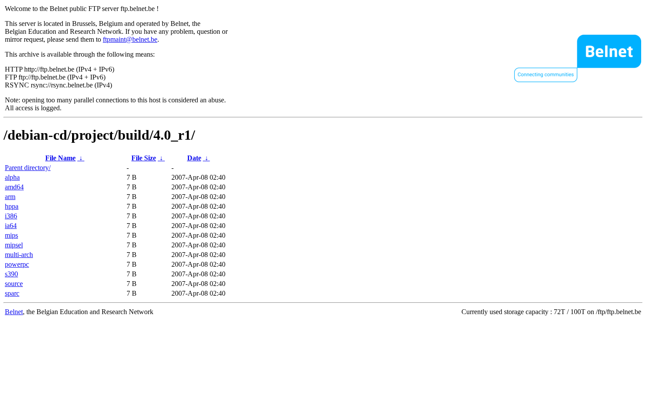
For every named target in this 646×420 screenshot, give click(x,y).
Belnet (14, 311)
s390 (11, 274)
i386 (11, 216)
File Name (60, 158)
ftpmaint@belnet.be (130, 39)
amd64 (14, 187)
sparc (12, 293)
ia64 (11, 225)
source (14, 283)
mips (11, 235)
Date (194, 158)
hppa (11, 206)
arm (10, 196)
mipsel (14, 245)
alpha (12, 177)
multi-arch (19, 254)
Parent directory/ (28, 167)
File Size (143, 158)
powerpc (17, 264)
